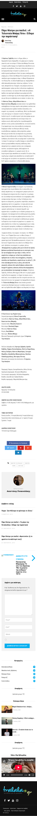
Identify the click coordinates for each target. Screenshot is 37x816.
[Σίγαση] (29, 775)
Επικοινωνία (6, 808)
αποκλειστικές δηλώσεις (9, 670)
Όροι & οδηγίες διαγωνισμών (18, 810)
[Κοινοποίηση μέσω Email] (18, 452)
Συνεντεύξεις (17, 2)
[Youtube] (20, 6)
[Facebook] (5, 800)
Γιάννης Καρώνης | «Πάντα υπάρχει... (23, 718)
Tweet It (11, 448)
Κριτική (20, 465)
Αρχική (11, 2)
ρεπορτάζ (4, 677)
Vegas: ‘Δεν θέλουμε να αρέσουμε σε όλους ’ (17, 511)
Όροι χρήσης (7, 810)
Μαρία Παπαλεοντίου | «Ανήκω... (22, 707)
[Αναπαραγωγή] (4, 775)
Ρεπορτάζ (25, 2)
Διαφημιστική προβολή (22, 808)
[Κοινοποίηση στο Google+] (28, 448)
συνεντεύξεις (6, 681)
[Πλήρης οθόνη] (33, 775)
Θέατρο (10, 27)
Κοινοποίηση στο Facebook (19, 443)
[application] (18, 767)
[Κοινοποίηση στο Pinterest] (20, 448)
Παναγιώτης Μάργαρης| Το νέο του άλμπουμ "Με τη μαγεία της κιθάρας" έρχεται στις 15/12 (23, 568)
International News (7, 667)
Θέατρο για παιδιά (16, 463)
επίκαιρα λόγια (6, 674)
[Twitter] (9, 800)
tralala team (13, 808)
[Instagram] (24, 6)
